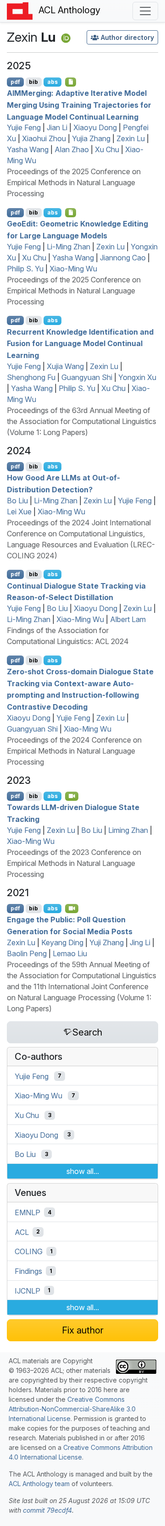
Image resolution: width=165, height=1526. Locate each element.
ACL (22, 1231)
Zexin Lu (130, 138)
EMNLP (27, 1212)
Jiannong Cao (123, 257)
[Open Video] (72, 796)
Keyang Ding (62, 942)
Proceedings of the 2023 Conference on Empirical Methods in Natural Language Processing (74, 863)
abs (52, 81)
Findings (28, 1271)
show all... (82, 1171)
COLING (29, 1251)
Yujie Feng (24, 127)
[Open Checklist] (71, 82)
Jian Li (57, 127)
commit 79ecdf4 (47, 1510)
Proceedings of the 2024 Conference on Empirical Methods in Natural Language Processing (74, 750)
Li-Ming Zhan (68, 246)
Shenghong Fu (31, 377)
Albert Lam (128, 619)
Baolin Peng (27, 953)
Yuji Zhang (106, 942)
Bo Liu (17, 500)
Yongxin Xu (137, 377)
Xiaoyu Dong (95, 127)
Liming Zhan (128, 830)
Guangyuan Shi (86, 377)
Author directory (127, 37)
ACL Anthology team (39, 1483)
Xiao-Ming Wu (73, 268)
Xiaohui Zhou (44, 138)
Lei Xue (19, 511)
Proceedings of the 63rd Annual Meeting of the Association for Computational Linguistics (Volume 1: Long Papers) (81, 421)
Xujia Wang (65, 366)
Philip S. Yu (25, 268)
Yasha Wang (28, 149)
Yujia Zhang (91, 138)
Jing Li (140, 942)
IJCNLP (27, 1290)
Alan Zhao (72, 149)
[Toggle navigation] (145, 11)
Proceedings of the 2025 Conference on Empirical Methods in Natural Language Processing (74, 182)
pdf (15, 81)
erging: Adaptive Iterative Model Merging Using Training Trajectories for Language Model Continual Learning (79, 104)
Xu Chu (107, 149)
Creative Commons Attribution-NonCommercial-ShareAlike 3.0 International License (72, 1408)
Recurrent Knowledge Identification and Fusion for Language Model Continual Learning (80, 343)
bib (33, 81)
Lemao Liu (70, 953)
